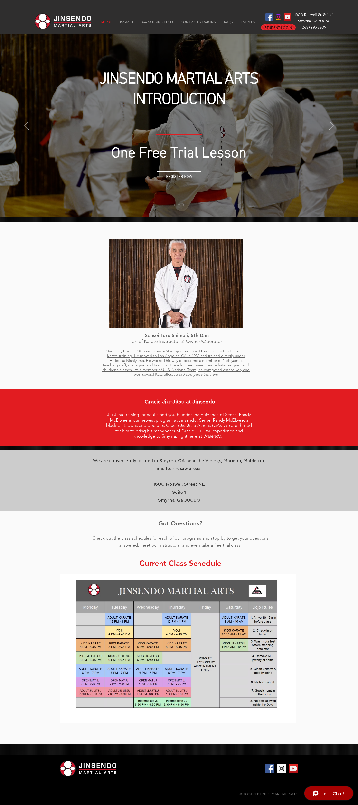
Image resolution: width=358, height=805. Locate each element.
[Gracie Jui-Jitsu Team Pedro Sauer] (183, 205)
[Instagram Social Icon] (281, 768)
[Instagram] (278, 17)
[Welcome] (174, 205)
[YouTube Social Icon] (287, 17)
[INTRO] (179, 205)
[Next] (331, 125)
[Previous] (26, 125)
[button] (127, 22)
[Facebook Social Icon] (269, 17)
